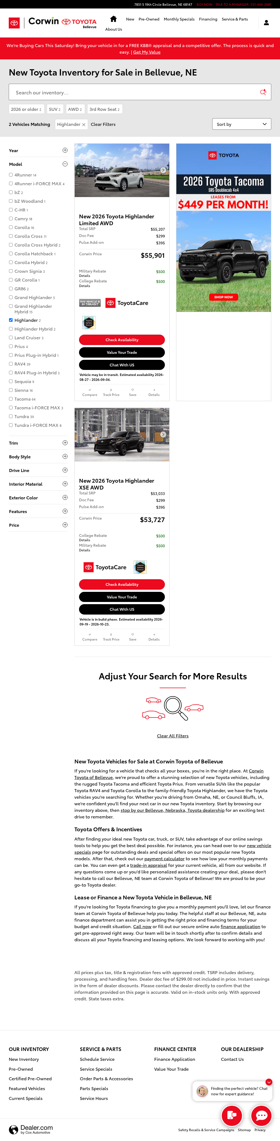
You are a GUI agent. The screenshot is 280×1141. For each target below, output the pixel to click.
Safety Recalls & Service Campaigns (206, 1129)
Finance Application (174, 1059)
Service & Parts (235, 19)
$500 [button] (160, 271)
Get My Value (147, 51)
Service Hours (94, 1098)
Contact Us (232, 1059)
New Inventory (24, 1059)
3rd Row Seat (104, 109)
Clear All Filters (173, 735)
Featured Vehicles (27, 1088)
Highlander (68, 124)
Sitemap (244, 1129)
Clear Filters (103, 124)
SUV (54, 109)
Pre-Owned (149, 19)
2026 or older (26, 109)
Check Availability (122, 339)
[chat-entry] (232, 1116)
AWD (75, 109)
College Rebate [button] (93, 283)
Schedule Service (97, 1059)
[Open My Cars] (265, 23)
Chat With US (122, 364)
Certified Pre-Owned (30, 1078)
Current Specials (26, 1098)
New (130, 19)
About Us (113, 29)
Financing (208, 19)
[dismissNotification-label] (269, 1082)
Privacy (260, 1129)
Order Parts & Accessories (106, 1078)
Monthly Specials (179, 19)
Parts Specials (94, 1088)
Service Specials (96, 1068)
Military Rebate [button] (92, 273)
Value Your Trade (122, 352)
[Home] (16, 23)
